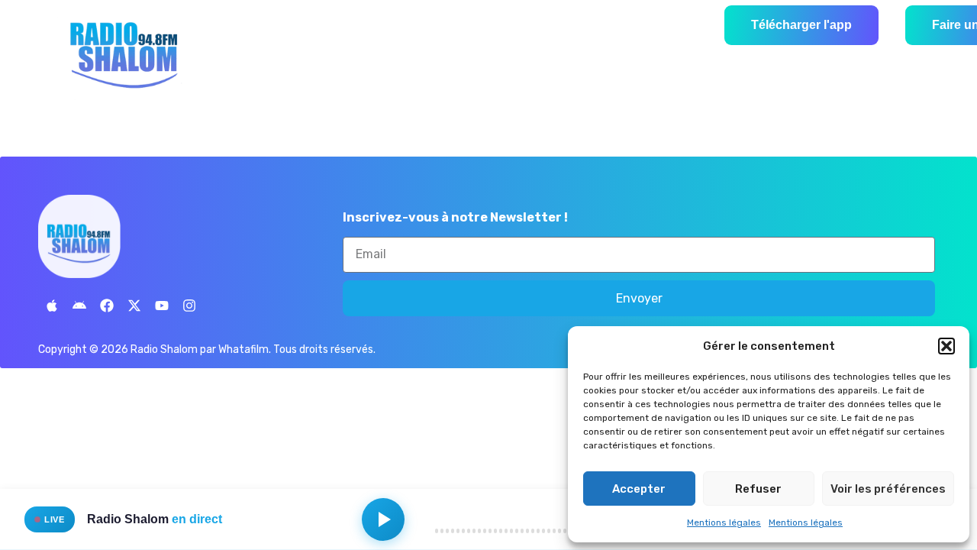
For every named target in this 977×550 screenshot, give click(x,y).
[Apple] (52, 305)
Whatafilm (243, 349)
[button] (946, 346)
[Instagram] (189, 305)
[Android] (79, 305)
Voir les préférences (888, 489)
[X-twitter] (134, 305)
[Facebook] (107, 305)
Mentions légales (724, 522)
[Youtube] (162, 305)
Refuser (758, 489)
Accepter (639, 489)
